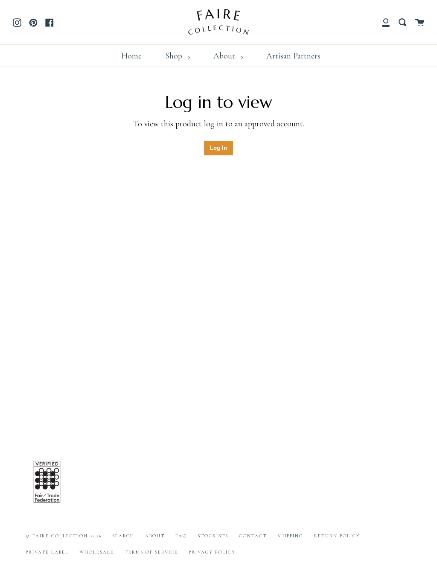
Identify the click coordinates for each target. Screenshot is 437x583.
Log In (218, 148)
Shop (174, 56)
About (225, 56)
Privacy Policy (212, 552)
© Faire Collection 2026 (64, 536)
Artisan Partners (293, 56)
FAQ (181, 536)
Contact (253, 536)
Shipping (290, 536)
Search (123, 536)
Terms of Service (151, 552)
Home (131, 56)
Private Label (47, 552)
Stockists (213, 536)
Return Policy (337, 536)
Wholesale (96, 552)
